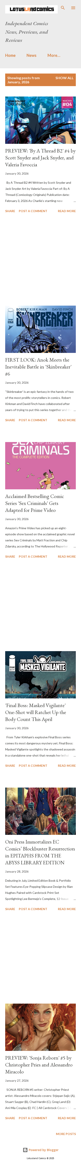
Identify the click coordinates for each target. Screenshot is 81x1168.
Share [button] (10, 211)
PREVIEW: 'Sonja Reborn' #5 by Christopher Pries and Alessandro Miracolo (39, 1064)
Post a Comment (33, 211)
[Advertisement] (40, 260)
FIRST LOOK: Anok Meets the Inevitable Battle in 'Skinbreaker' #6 (38, 366)
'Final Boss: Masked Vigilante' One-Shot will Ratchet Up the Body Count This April (35, 712)
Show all (65, 78)
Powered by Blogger (43, 1150)
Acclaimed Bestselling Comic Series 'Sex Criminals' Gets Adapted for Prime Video (34, 503)
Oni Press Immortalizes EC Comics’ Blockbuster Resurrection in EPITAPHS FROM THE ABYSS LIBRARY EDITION (40, 852)
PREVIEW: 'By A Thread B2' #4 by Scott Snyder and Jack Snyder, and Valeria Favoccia (40, 157)
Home (10, 55)
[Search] (62, 7)
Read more (67, 211)
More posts (66, 1134)
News (32, 55)
